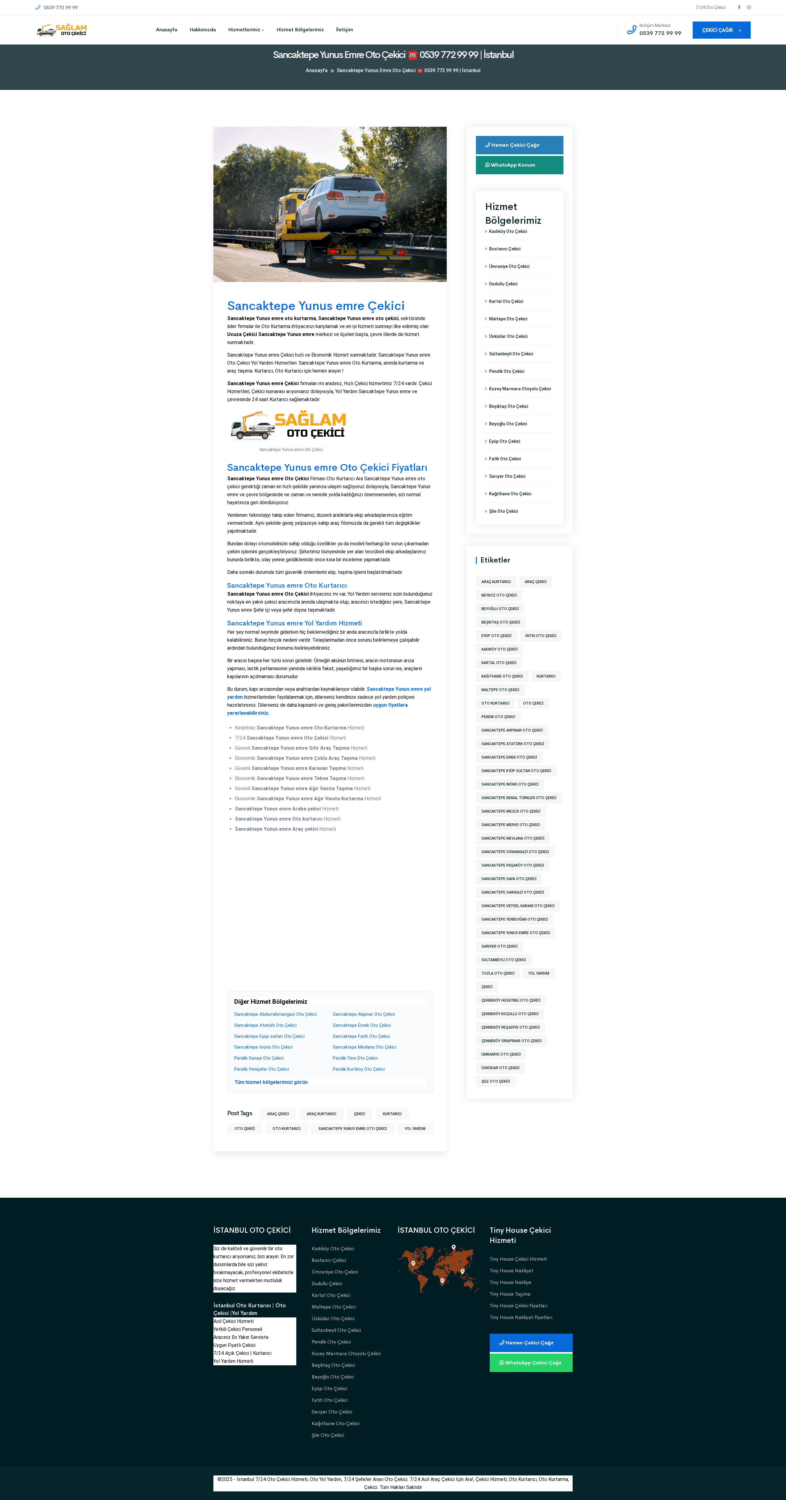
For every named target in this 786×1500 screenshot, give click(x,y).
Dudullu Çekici (503, 284)
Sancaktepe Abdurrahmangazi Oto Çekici (275, 1014)
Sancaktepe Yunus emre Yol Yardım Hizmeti (294, 623)
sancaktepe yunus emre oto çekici (352, 1129)
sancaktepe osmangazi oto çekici (515, 852)
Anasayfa (166, 29)
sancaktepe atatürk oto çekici (512, 744)
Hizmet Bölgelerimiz (300, 29)
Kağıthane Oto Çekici (510, 494)
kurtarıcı (392, 1114)
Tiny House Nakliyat (511, 1270)
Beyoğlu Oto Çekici (508, 424)
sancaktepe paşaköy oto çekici (512, 865)
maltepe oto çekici (500, 690)
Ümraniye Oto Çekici (509, 266)
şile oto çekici (495, 1081)
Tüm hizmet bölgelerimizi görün (271, 1082)
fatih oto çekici (540, 636)
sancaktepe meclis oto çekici (510, 811)
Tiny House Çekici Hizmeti (518, 1259)
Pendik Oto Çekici (506, 371)
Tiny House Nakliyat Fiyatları (521, 1317)
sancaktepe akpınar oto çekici (512, 730)
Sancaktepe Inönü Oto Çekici (263, 1047)
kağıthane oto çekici (502, 676)
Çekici (359, 1114)
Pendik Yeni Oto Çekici (355, 1058)
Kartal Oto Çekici (506, 301)
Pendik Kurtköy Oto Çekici (359, 1069)
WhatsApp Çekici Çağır (533, 1362)
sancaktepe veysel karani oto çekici (517, 906)
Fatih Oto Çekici (505, 459)
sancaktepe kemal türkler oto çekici (518, 798)
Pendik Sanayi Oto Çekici (259, 1058)
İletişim (344, 29)
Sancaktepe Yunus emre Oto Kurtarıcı (287, 585)
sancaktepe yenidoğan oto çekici (514, 919)
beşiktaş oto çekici (500, 622)
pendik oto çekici (498, 717)
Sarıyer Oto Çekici (507, 476)
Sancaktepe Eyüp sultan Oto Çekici (269, 1036)
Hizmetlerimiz (244, 29)
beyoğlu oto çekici (500, 609)
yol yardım (415, 1129)
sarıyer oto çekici (499, 946)
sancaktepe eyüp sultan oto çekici (516, 771)
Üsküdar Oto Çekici (508, 336)
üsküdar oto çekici (500, 1068)
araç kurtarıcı (321, 1114)
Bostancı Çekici (504, 249)
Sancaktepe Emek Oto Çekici (362, 1025)
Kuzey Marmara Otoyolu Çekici (520, 389)
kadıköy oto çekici (499, 649)
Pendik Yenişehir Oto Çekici (261, 1069)
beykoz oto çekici (499, 595)
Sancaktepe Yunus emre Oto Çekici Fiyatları (327, 467)
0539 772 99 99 (60, 7)
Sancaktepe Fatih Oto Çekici (361, 1036)
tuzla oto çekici (498, 973)
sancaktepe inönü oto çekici (510, 784)
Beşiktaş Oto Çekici (508, 406)
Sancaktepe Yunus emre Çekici (316, 306)
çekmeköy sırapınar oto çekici (511, 1041)
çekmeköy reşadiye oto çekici (510, 1027)
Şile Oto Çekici (503, 511)
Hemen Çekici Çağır (515, 145)
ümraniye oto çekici (501, 1054)
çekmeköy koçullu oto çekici (510, 1014)
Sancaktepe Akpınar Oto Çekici (364, 1014)
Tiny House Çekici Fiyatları (518, 1305)
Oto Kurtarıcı (287, 1129)
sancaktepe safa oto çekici (508, 879)
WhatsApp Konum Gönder (510, 168)
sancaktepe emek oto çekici (509, 757)
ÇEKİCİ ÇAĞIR (721, 30)
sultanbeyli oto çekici (503, 960)
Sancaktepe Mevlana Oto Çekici (364, 1047)
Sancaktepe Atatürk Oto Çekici (265, 1025)
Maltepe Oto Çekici (508, 319)
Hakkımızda (202, 29)
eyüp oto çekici (496, 636)
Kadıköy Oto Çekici (508, 231)
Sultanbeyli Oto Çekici (511, 354)
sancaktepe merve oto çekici (510, 825)
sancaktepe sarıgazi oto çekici (512, 892)
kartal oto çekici (498, 663)
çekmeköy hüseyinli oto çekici (510, 1000)
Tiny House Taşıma (510, 1294)
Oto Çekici (245, 1129)
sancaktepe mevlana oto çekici (512, 838)
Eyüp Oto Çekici (504, 441)
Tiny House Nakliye (510, 1282)
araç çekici (278, 1114)
